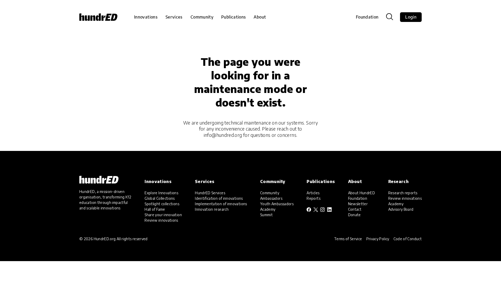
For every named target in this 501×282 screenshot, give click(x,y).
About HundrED (361, 193)
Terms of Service (348, 239)
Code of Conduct (407, 239)
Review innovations (161, 220)
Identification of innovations (219, 198)
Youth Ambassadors (277, 204)
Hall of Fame (155, 209)
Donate (354, 215)
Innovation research (212, 209)
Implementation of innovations (221, 204)
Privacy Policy (377, 239)
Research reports (403, 193)
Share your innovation (163, 215)
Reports (313, 198)
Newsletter (358, 204)
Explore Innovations (161, 193)
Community (269, 193)
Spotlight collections (162, 204)
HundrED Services (210, 193)
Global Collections (160, 198)
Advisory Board (401, 209)
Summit (266, 215)
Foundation (367, 17)
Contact (355, 209)
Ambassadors (271, 198)
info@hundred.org (223, 135)
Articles (313, 193)
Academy (268, 209)
